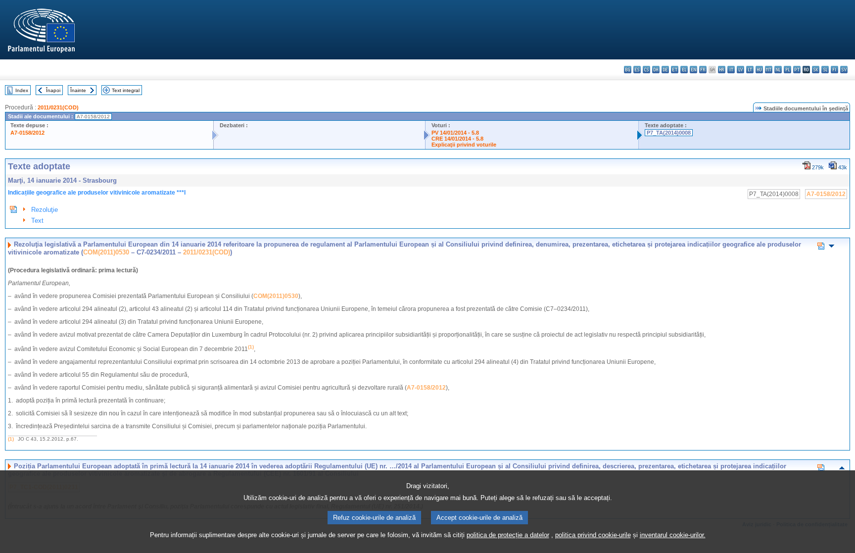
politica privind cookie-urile (593, 535)
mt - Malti (768, 69)
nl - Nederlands (778, 69)
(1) (11, 439)
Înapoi (53, 90)
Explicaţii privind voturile (463, 145)
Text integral (126, 90)
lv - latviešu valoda (740, 69)
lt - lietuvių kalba (750, 69)
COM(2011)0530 (106, 252)
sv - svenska (844, 69)
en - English (693, 69)
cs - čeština (646, 69)
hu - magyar (759, 69)
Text (37, 220)
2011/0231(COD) (58, 107)
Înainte (78, 90)
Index (21, 90)
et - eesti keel (674, 69)
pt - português (797, 69)
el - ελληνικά (684, 69)
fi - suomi (834, 69)
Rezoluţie (44, 209)
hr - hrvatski (721, 69)
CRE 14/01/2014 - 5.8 (457, 139)
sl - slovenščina (825, 69)
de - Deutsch (665, 69)
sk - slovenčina (815, 69)
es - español (637, 69)
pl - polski (787, 69)
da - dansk (656, 69)
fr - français (703, 69)
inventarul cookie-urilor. (673, 535)
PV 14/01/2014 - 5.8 (455, 133)
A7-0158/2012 (27, 133)
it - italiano (731, 69)
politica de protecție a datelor (508, 535)
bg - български (627, 69)
